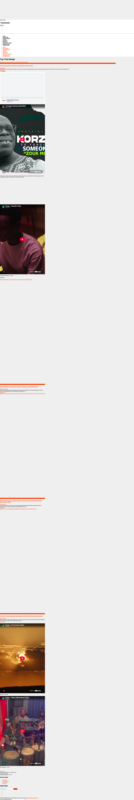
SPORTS (4, 39)
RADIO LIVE (5, 41)
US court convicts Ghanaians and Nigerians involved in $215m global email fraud (21, 616)
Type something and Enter (6, 799)
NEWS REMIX (5, 37)
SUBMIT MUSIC (6, 45)
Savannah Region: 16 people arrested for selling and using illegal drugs (19, 386)
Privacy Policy (6, 781)
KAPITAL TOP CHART (7, 42)
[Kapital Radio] (5, 23)
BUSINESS (5, 40)
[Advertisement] (42, 10)
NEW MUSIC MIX (6, 44)
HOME (4, 36)
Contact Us (5, 782)
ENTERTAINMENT (6, 38)
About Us (5, 783)
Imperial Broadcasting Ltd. (32, 798)
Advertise (5, 780)
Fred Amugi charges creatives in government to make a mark (16, 65)
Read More (2, 70)
